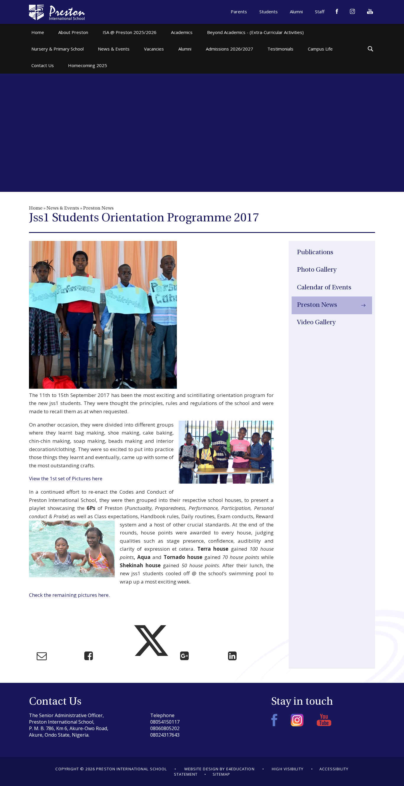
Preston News (98, 208)
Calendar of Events (324, 287)
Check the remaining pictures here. (69, 594)
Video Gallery (316, 322)
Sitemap (221, 774)
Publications (315, 252)
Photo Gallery (317, 270)
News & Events (62, 208)
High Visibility (287, 769)
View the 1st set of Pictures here (65, 478)
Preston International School (57, 12)
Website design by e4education (219, 769)
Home (36, 208)
